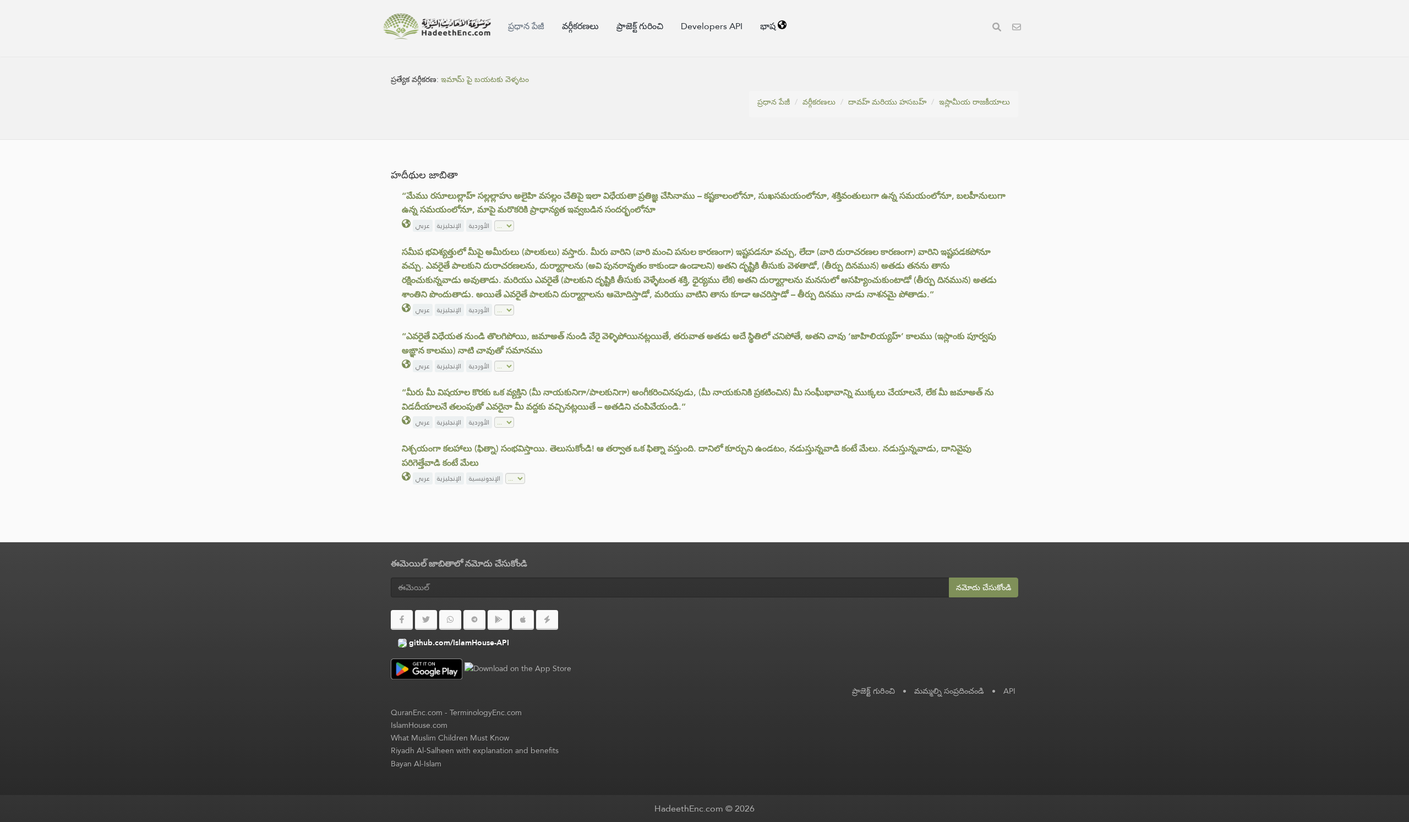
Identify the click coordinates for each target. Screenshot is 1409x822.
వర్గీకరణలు (580, 26)
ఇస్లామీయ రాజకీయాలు (974, 102)
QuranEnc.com (417, 712)
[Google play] (499, 620)
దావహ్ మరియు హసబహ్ (887, 102)
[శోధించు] (997, 28)
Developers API (711, 26)
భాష (769, 26)
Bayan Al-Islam (416, 763)
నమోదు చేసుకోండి (983, 587)
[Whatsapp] (450, 620)
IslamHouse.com (419, 725)
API (1009, 691)
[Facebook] (402, 620)
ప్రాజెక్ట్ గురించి (639, 26)
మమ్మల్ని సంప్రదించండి (949, 691)
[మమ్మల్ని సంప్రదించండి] (1016, 28)
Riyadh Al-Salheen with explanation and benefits (475, 750)
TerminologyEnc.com (486, 712)
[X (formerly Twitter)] (426, 620)
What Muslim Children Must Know (450, 738)
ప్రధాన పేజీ (526, 26)
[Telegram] (474, 620)
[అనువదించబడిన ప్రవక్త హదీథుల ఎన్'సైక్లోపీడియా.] (437, 26)
